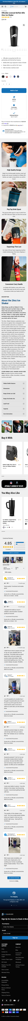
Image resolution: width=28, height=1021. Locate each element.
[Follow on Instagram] (10, 1000)
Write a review (14, 552)
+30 (12, 527)
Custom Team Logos (7, 959)
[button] (6, 17)
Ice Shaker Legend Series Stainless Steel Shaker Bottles (9, 521)
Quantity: (4, 81)
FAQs (3, 949)
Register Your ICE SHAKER (6, 966)
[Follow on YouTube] (14, 1000)
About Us (18, 947)
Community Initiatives (19, 953)
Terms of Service (6, 995)
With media (8, 572)
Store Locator (5, 969)
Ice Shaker (4, 11)
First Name (5, 924)
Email (4, 930)
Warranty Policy (6, 972)
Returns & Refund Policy (6, 988)
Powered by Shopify (14, 1016)
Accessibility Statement (5, 981)
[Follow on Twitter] (7, 1000)
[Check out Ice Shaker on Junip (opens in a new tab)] (17, 881)
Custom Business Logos (6, 955)
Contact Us (4, 952)
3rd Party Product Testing (20, 966)
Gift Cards (4, 962)
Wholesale (18, 962)
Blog (17, 950)
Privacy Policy (5, 985)
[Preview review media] (6, 560)
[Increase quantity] (9, 84)
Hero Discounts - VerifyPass (20, 958)
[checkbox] (8, 572)
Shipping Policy (5, 992)
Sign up (15, 938)
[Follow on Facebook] (3, 1000)
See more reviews (14, 877)
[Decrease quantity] (4, 84)
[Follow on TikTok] (18, 1000)
